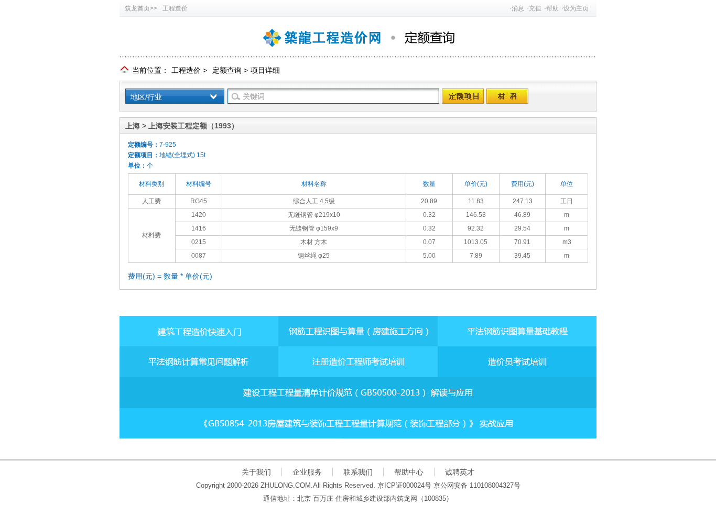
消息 (518, 8)
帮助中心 (409, 472)
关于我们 (256, 472)
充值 (535, 8)
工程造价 (175, 8)
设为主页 (576, 8)
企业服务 (307, 472)
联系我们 (358, 472)
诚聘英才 (459, 472)
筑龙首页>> (141, 8)
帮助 (552, 8)
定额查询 (227, 70)
